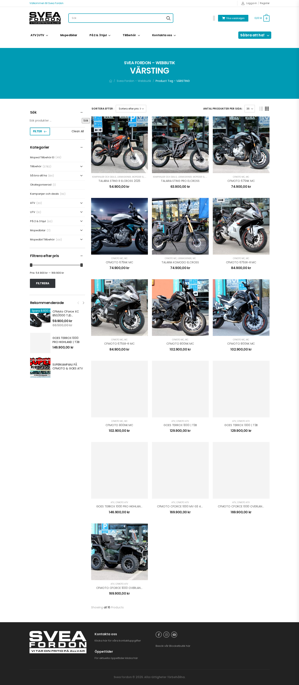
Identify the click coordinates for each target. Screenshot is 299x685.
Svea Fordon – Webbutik (134, 81)
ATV (32, 203)
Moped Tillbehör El (42, 157)
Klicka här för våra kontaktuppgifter (118, 641)
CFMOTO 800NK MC (180, 344)
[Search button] (168, 18)
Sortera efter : (103, 109)
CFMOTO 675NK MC (241, 181)
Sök (85, 121)
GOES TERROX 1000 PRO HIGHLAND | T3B (65, 340)
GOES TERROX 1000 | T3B (180, 425)
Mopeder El (138, 176)
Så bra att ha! (252, 35)
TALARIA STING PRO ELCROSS (180, 181)
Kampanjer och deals (44, 194)
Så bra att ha (38, 175)
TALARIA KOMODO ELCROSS (180, 262)
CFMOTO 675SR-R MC (241, 262)
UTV (32, 212)
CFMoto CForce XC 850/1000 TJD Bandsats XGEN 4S (65, 315)
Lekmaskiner (124, 176)
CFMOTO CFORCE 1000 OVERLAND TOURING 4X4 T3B (254, 506)
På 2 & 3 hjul (98, 35)
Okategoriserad (40, 185)
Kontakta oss (162, 35)
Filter (37, 131)
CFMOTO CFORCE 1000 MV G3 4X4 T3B (184, 506)
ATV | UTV (37, 35)
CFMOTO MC (239, 176)
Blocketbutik (177, 646)
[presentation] (78, 302)
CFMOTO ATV (182, 421)
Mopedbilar (68, 35)
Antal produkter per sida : (223, 109)
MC (247, 176)
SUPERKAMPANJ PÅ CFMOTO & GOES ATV (67, 367)
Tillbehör (129, 35)
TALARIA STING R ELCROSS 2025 (119, 181)
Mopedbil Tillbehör (42, 239)
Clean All (78, 131)
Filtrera (42, 283)
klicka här (131, 658)
